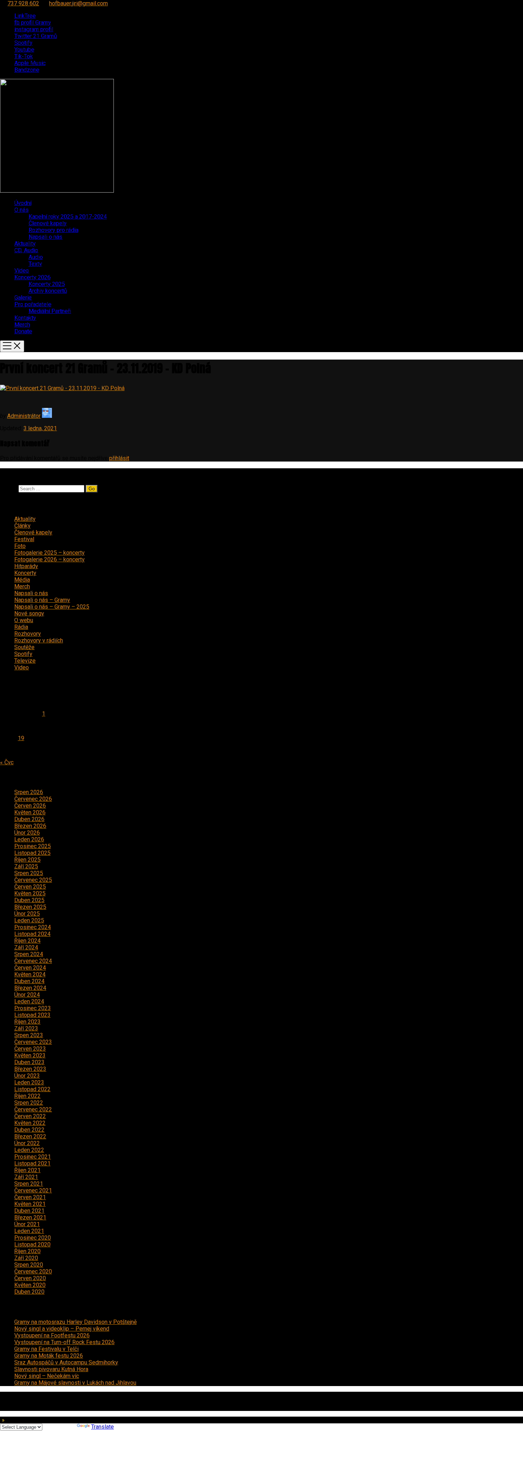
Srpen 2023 (28, 1035)
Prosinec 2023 (32, 1008)
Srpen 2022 (28, 1102)
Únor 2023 (27, 1075)
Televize (25, 660)
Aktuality (25, 243)
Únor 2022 (27, 1143)
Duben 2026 (29, 819)
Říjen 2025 (27, 859)
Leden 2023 (29, 1082)
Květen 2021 (30, 1204)
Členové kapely (47, 223)
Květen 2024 (30, 974)
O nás (21, 209)
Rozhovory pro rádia (53, 230)
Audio (35, 257)
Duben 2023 (29, 1062)
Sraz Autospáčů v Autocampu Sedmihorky (66, 1362)
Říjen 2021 (27, 1170)
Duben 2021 (29, 1210)
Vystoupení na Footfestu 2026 (52, 1335)
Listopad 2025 (32, 853)
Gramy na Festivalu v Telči (46, 1349)
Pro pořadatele (32, 304)
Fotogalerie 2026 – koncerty (49, 559)
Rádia (21, 627)
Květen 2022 (30, 1123)
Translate (102, 1426)
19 (21, 738)
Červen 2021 (30, 1197)
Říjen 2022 (27, 1096)
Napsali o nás (45, 236)
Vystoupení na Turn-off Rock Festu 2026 (64, 1342)
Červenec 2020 (33, 1271)
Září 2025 (26, 866)
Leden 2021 (29, 1231)
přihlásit (119, 458)
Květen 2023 (30, 1055)
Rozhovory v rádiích (38, 640)
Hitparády (26, 566)
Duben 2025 (29, 900)
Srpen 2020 (28, 1264)
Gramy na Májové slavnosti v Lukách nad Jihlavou (75, 1382)
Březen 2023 (30, 1069)
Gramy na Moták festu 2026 (48, 1355)
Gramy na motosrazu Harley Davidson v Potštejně (75, 1322)
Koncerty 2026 (32, 277)
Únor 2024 (27, 994)
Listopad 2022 (32, 1089)
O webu (23, 620)
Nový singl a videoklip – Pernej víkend (61, 1328)
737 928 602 (23, 3)
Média (22, 579)
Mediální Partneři (49, 311)
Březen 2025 (30, 907)
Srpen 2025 (28, 873)
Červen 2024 (30, 967)
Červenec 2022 (33, 1109)
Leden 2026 (29, 839)
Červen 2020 (30, 1278)
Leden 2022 (29, 1150)
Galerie (23, 297)
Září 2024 (26, 947)
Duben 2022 (29, 1129)
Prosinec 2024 (32, 927)
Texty (35, 263)
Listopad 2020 (32, 1244)
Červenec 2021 (33, 1190)
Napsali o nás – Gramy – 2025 (51, 606)
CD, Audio (26, 250)
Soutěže (24, 647)
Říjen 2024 (27, 940)
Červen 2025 (30, 886)
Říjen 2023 (27, 1021)
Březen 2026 (30, 826)
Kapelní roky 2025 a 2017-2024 (67, 216)
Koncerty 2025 (46, 284)
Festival (24, 539)
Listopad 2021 (32, 1163)
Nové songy (29, 613)
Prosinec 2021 (32, 1156)
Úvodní (22, 203)
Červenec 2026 (33, 799)
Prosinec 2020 (32, 1237)
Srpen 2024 (28, 954)
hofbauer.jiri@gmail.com (78, 3)
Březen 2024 (30, 988)
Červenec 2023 (33, 1042)
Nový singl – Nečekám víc (46, 1376)
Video (21, 270)
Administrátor (24, 416)
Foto (20, 546)
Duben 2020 (29, 1291)
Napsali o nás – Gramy (42, 600)
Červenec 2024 (33, 961)
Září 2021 (26, 1177)
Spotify (23, 654)
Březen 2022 (30, 1136)
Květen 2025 (30, 893)
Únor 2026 (27, 832)
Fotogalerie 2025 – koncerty (49, 552)
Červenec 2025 (33, 880)
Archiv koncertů (47, 290)
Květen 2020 (30, 1285)
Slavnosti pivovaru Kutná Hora (51, 1369)
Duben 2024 (29, 981)
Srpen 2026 (28, 792)
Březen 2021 (30, 1217)
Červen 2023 (30, 1048)
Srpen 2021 (28, 1183)
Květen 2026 (30, 812)
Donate (23, 331)
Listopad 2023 (32, 1015)
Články (22, 525)
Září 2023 (26, 1028)
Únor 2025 (27, 913)
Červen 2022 (30, 1116)
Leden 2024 (29, 1001)
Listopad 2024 (32, 934)
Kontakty (25, 317)
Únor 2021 (27, 1224)
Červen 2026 (30, 805)
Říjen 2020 (27, 1251)
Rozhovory (27, 633)
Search (8, 488)
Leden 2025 (29, 920)
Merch (22, 324)
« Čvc (7, 762)
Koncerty (25, 573)
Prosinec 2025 (32, 846)
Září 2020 (26, 1258)
